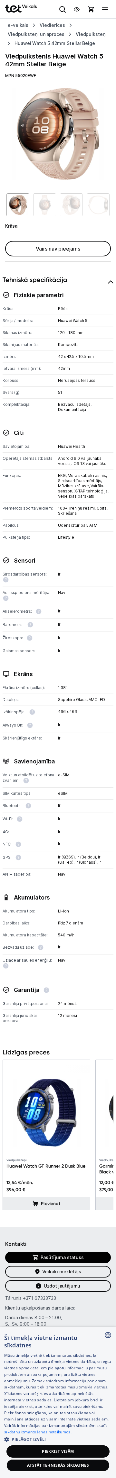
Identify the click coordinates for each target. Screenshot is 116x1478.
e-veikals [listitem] (18, 25)
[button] (58, 1439)
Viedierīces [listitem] (52, 25)
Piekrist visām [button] (58, 1451)
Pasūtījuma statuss (62, 1257)
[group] (58, 134)
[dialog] (58, 1402)
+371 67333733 (39, 1298)
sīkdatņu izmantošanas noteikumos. (38, 1432)
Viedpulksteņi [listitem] (91, 34)
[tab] (58, 656)
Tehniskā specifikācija (35, 280)
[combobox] (108, 1335)
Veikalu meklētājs (61, 1271)
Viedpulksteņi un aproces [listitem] (36, 34)
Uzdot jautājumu (62, 1286)
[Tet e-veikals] (21, 9)
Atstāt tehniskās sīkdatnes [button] (58, 1465)
